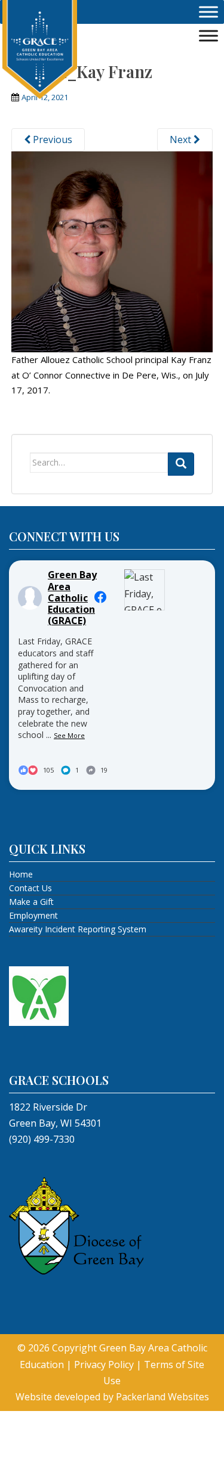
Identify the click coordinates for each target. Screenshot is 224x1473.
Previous (51, 139)
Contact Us (30, 888)
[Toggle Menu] (208, 11)
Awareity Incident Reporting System (77, 929)
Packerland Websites (162, 1396)
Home (21, 874)
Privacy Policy (104, 1364)
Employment (33, 915)
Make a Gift (31, 901)
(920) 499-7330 (42, 1139)
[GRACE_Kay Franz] (112, 251)
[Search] (181, 464)
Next (182, 139)
